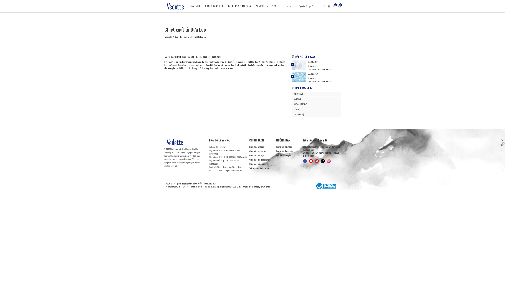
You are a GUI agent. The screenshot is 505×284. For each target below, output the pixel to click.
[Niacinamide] (299, 65)
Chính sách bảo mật (256, 155)
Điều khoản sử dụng (256, 146)
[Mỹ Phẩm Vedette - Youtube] (311, 161)
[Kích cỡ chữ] (501, 149)
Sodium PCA (313, 73)
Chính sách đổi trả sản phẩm (259, 159)
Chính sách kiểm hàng (257, 163)
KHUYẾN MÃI (315, 94)
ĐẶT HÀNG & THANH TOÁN (240, 6)
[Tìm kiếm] (324, 6)
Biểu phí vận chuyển (283, 155)
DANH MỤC (195, 6)
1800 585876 (221, 146)
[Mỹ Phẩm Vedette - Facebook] (305, 161)
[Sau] (290, 6)
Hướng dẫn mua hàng (284, 146)
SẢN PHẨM (315, 99)
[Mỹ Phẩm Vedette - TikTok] (323, 161)
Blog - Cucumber (181, 36)
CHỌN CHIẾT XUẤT (315, 104)
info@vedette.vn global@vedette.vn (228, 167)
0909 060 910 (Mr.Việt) (238, 157)
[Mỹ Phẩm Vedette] (175, 6)
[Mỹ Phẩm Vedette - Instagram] (329, 161)
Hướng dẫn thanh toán (284, 151)
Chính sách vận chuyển (257, 151)
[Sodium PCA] (299, 77)
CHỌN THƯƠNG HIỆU (214, 6)
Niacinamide (313, 61)
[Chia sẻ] (501, 139)
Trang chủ (168, 36)
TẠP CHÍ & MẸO (315, 114)
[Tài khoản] (329, 6)
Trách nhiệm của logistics (259, 168)
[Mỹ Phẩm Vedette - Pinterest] (317, 161)
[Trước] (287, 6)
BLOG (274, 6)
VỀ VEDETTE (262, 6)
